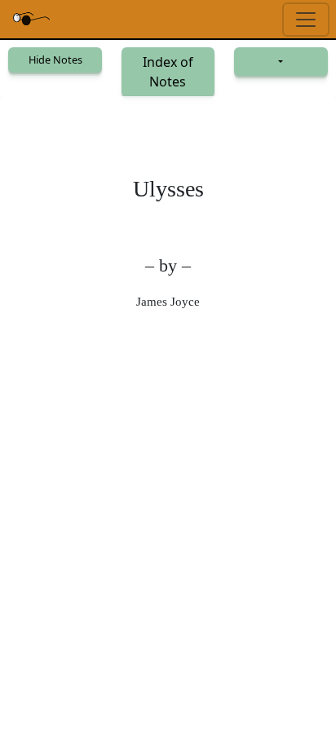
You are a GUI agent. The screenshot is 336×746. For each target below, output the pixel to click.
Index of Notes (168, 71)
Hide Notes (55, 59)
